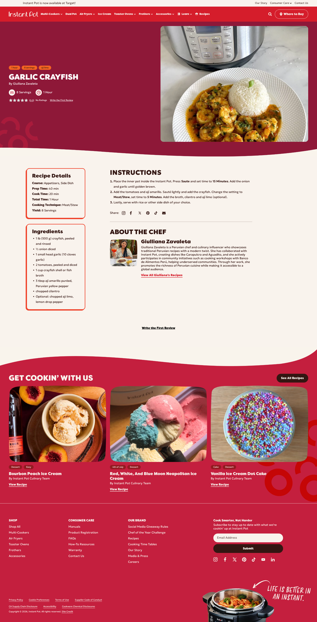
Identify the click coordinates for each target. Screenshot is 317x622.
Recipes (133, 538)
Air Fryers (16, 538)
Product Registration (83, 532)
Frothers (15, 550)
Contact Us (76, 556)
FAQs (72, 538)
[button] (270, 14)
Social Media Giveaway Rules (148, 526)
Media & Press (138, 556)
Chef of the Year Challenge (146, 532)
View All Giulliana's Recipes (162, 275)
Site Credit (67, 612)
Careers (133, 562)
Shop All (14, 526)
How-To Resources (81, 544)
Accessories (17, 556)
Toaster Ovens (19, 544)
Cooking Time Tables (142, 544)
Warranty (75, 550)
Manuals (74, 526)
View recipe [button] (18, 484)
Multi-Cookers (19, 532)
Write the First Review (61, 100)
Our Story (135, 550)
